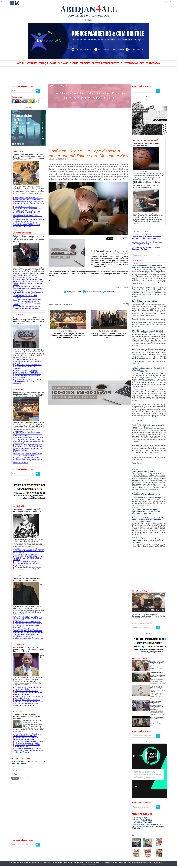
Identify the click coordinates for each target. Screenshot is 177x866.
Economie (63, 63)
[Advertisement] (60, 73)
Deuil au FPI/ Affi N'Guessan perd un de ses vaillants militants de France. (27, 579)
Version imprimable (93, 292)
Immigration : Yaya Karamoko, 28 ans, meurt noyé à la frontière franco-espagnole (27, 622)
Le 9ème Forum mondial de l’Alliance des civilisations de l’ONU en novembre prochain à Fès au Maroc (28, 550)
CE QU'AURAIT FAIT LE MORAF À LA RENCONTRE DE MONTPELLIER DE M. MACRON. (27, 558)
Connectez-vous (170, 2)
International (131, 63)
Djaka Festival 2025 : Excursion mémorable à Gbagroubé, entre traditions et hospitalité (28, 361)
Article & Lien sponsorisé (145, 140)
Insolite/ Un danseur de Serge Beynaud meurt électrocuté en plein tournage (27, 735)
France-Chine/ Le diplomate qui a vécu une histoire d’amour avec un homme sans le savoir (27, 511)
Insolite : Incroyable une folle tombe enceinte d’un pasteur (26, 746)
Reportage (18, 315)
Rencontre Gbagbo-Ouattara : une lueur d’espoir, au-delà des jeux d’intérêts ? (27, 568)
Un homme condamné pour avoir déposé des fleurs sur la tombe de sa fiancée (28, 742)
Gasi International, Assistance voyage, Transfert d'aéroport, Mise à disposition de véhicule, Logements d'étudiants (147, 236)
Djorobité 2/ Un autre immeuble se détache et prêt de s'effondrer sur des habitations (26, 716)
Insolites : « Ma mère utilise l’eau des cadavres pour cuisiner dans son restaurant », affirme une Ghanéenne (28, 750)
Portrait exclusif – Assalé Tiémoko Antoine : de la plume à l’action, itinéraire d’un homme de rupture (28, 649)
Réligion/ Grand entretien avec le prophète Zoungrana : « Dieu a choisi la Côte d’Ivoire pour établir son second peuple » (28, 238)
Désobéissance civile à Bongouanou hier (29, 638)
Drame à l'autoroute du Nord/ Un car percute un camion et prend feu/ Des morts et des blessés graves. (157, 675)
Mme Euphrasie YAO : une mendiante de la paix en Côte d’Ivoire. (28, 697)
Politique (44, 63)
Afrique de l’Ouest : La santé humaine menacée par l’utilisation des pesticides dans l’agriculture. (27, 375)
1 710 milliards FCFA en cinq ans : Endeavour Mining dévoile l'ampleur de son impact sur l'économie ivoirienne (28, 453)
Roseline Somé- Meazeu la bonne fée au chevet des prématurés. (28, 688)
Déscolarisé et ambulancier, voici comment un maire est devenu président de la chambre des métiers (28, 692)
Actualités (18, 389)
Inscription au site (88, 864)
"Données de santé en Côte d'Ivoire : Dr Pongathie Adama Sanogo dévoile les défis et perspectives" (28, 288)
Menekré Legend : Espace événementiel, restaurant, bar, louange (147, 243)
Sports (96, 63)
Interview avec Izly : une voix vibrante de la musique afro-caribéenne (28, 220)
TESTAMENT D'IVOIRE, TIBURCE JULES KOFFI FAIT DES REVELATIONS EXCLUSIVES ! (27, 618)
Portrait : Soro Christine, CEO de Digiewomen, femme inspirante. (25, 704)
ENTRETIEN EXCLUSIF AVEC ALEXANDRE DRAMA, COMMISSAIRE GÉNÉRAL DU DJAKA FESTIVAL (27, 208)
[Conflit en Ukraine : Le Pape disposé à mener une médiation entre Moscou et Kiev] (88, 182)
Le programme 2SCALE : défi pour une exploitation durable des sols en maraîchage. (27, 381)
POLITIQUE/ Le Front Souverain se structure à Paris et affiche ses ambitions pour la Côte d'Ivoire (27, 434)
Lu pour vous (19, 506)
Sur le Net (18, 575)
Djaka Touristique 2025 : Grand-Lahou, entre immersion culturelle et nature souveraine (27, 366)
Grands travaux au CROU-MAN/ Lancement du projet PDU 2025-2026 (25, 371)
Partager (110, 292)
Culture (74, 63)
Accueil (21, 63)
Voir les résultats (25, 778)
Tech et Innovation (150, 63)
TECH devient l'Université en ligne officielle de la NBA (146, 144)
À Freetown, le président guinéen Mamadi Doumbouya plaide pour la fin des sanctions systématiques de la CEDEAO (28, 394)
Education (85, 63)
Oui (15, 766)
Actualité (32, 63)
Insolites (17, 712)
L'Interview (18, 151)
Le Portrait (18, 644)
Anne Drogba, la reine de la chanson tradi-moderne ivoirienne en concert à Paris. (28, 701)
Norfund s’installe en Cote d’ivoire (26, 554)
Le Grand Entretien (22, 233)
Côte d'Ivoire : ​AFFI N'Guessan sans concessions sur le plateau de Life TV (26, 307)
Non (15, 770)
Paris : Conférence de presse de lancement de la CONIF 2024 (157, 719)
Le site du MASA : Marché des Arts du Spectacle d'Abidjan (146, 248)
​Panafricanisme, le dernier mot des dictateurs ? (26, 626)
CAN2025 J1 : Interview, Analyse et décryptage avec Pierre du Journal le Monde (148, 615)
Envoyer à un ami (74, 292)
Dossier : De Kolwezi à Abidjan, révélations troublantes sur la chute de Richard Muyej (26, 563)
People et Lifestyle (112, 63)
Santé (53, 63)
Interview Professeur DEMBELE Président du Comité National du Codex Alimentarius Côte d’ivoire (26, 224)
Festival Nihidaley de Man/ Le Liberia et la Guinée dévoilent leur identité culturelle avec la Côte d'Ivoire (157, 688)
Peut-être (17, 774)
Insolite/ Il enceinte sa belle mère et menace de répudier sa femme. (26, 738)
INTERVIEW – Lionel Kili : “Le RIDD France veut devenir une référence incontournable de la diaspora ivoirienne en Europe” (27, 214)
